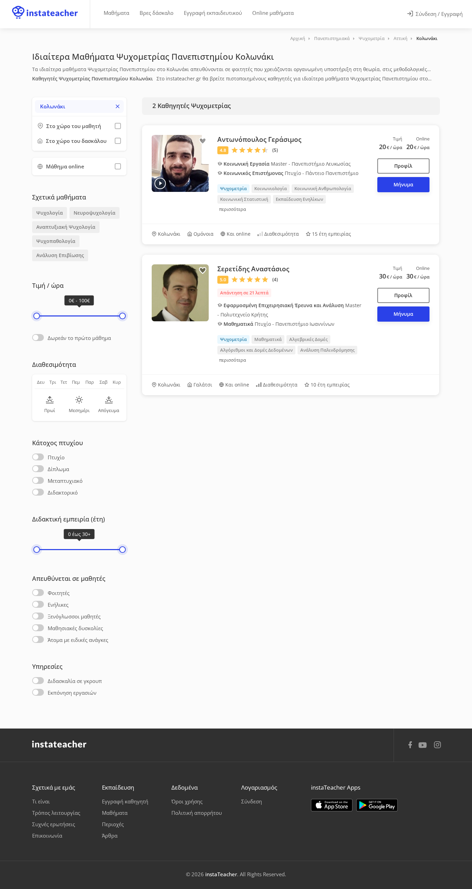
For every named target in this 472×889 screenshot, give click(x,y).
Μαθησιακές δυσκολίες (75, 628)
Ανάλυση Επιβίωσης (60, 255)
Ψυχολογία (49, 212)
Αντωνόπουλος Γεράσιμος (259, 139)
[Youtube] (424, 747)
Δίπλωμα (58, 469)
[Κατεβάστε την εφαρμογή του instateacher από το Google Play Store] (377, 805)
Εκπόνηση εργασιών (72, 692)
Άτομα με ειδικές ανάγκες (78, 639)
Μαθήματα (116, 12)
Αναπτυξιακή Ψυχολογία (65, 227)
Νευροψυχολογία (94, 212)
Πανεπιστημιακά (332, 38)
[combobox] (79, 106)
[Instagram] (437, 746)
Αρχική (297, 38)
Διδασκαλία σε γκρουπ (75, 680)
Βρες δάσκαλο (156, 12)
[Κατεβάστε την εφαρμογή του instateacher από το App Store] (331, 805)
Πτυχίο (56, 457)
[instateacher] (45, 5)
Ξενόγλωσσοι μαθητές (74, 616)
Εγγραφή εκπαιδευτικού (213, 12)
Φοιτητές (58, 592)
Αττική (400, 38)
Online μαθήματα (273, 12)
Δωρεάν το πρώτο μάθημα (79, 337)
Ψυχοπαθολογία (55, 241)
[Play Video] (160, 183)
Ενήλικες (58, 604)
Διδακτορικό (63, 492)
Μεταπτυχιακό (65, 480)
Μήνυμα (403, 184)
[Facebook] (410, 746)
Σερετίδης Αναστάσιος (253, 268)
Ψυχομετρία (372, 38)
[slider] (36, 316)
